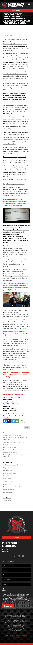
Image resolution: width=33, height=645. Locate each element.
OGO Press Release (9, 447)
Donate (16, 537)
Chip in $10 (16, 10)
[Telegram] (13, 421)
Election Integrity (9, 470)
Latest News (7, 476)
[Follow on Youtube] (23, 556)
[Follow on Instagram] (18, 556)
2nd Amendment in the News (13, 465)
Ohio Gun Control (9, 481)
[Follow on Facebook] (10, 556)
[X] (9, 421)
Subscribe (8, 606)
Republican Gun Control (11, 487)
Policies (21, 635)
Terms (5, 602)
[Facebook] (5, 421)
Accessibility (16, 637)
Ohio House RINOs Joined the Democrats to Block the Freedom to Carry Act (15, 437)
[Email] (17, 421)
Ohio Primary (7, 484)
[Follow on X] (14, 556)
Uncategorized (8, 492)
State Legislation (9, 489)
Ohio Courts (7, 478)
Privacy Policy (22, 601)
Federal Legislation (9, 473)
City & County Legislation (12, 468)
